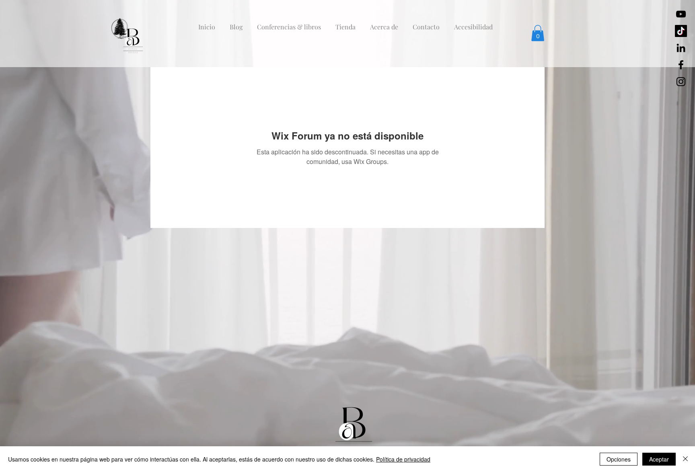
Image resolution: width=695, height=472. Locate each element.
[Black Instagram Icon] (681, 82)
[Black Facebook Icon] (681, 65)
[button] (538, 33)
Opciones (619, 459)
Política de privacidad (403, 459)
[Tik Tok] (681, 31)
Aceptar (659, 459)
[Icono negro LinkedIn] (681, 48)
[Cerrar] (685, 459)
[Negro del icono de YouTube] (681, 14)
